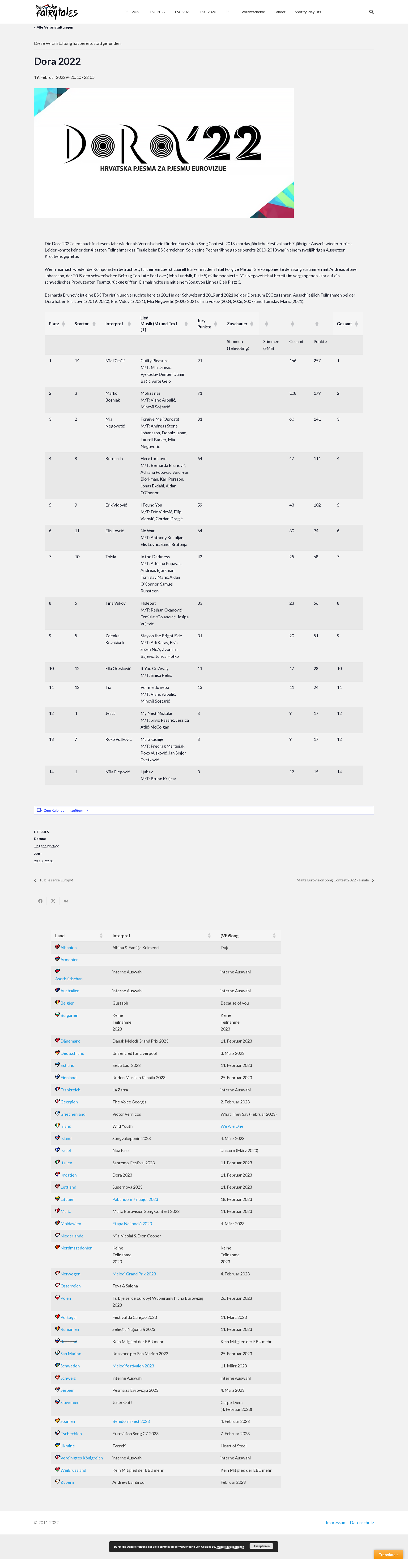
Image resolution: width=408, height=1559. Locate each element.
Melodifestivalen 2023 (133, 1365)
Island (66, 1138)
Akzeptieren (261, 1546)
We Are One (232, 1126)
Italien (66, 1162)
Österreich (70, 1285)
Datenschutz (362, 1522)
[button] (234, 12)
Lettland (68, 1187)
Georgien (69, 1101)
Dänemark (70, 1041)
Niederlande (72, 1235)
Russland (68, 1341)
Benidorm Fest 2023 (131, 1421)
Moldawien (70, 1223)
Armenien (69, 959)
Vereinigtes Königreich (81, 1457)
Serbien (67, 1390)
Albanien (68, 947)
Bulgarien (69, 1015)
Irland (65, 1126)
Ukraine (67, 1445)
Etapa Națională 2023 (132, 1223)
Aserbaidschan (69, 978)
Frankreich (70, 1089)
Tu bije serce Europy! (55, 880)
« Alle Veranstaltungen (53, 27)
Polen (65, 1298)
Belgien (67, 1003)
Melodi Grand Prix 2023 (134, 1273)
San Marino (70, 1353)
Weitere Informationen (230, 1546)
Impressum (336, 1522)
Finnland (68, 1077)
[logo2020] (56, 12)
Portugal (68, 1317)
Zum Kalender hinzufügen (64, 810)
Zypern (67, 1482)
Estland (67, 1065)
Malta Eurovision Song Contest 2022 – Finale (333, 880)
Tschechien (71, 1433)
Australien (70, 990)
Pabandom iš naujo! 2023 (135, 1199)
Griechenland (72, 1114)
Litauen (67, 1199)
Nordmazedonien (76, 1247)
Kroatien (68, 1175)
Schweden (70, 1365)
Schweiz (68, 1378)
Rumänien (69, 1329)
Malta (65, 1211)
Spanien (67, 1421)
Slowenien (70, 1402)
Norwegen (70, 1273)
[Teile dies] (40, 901)
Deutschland (72, 1053)
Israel (65, 1150)
